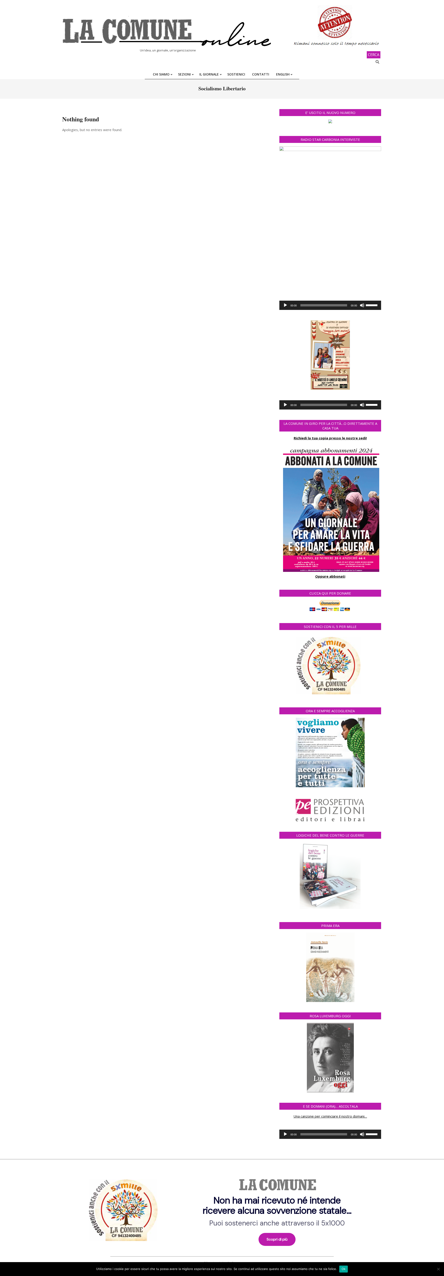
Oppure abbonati (330, 576)
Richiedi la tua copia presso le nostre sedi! (330, 438)
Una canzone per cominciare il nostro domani (328, 1116)
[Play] (285, 305)
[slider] (372, 305)
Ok (344, 1269)
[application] (330, 305)
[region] (222, 1208)
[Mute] (362, 305)
